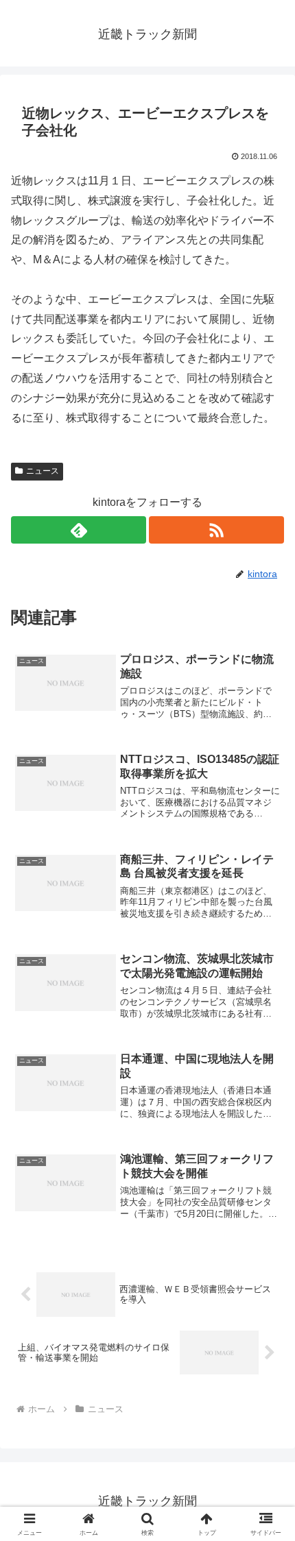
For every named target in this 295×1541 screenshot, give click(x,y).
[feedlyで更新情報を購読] (78, 530)
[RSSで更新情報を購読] (216, 530)
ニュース (42, 471)
